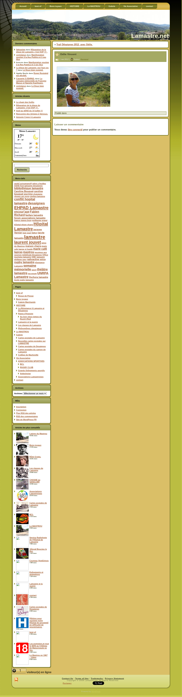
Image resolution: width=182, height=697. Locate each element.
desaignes (36, 203)
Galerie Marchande (26, 302)
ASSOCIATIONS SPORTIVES (31, 361)
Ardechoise (25, 373)
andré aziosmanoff (23, 184)
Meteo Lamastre (27, 131)
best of (19, 293)
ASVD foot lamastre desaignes (28, 186)
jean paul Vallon (30, 233)
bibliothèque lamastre (28, 188)
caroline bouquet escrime (28, 192)
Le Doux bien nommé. (33, 70)
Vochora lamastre (38, 277)
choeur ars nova (21, 196)
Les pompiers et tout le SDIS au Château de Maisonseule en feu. (39, 647)
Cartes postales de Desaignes (32, 346)
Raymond (84, 59)
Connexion (21, 410)
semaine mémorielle (25, 267)
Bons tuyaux (22, 299)
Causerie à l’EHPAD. (25, 78)
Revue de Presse (26, 296)
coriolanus (21, 55)
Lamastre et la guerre (28, 322)
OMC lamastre (38, 257)
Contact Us (67, 678)
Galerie (19, 335)
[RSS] (16, 680)
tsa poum (32, 273)
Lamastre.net (150, 35)
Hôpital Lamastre (31, 226)
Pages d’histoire (25, 314)
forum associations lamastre (29, 218)
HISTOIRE (20, 305)
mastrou (28, 252)
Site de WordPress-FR (26, 420)
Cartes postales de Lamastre (31, 338)
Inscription (21, 407)
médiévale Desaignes (32, 255)
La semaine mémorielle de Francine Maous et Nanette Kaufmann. (31, 80)
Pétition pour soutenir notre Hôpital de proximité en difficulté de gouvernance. (38, 622)
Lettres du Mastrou (38, 434)
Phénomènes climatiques (30, 328)
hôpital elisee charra (23, 225)
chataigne (37, 194)
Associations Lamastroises (30, 377)
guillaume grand (39, 220)
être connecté (75, 129)
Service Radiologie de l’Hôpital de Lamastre (38, 540)
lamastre (34, 237)
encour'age (21, 211)
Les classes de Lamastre (29, 325)
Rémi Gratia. (35, 457)
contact (19, 380)
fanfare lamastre (34, 215)
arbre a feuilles (39, 184)
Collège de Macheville (28, 355)
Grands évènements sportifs (31, 370)
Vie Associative (23, 358)
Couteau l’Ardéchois (39, 561)
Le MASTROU (22, 332)
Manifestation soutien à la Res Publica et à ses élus (31, 57)
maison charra (33, 246)
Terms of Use (82, 678)
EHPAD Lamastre (31, 207)
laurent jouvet (27, 242)
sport (34, 270)
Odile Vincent (68, 54)
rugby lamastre (24, 262)
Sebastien (20, 50)
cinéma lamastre (37, 196)
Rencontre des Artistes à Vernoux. (32, 114)
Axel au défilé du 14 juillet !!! (29, 111)
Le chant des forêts (25, 102)
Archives (18, 393)
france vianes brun (23, 220)
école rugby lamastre (24, 280)
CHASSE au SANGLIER (34, 481)
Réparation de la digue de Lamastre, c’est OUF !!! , (32, 51)
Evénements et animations (36, 573)
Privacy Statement (114, 678)
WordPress (96, 691)
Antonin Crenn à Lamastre (28, 117)
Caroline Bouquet (23, 191)
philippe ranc (20, 259)
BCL (22, 364)
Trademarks (97, 678)
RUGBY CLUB (26, 367)
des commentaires (27, 416)
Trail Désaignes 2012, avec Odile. (74, 44)
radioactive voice (36, 259)
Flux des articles (26, 413)
